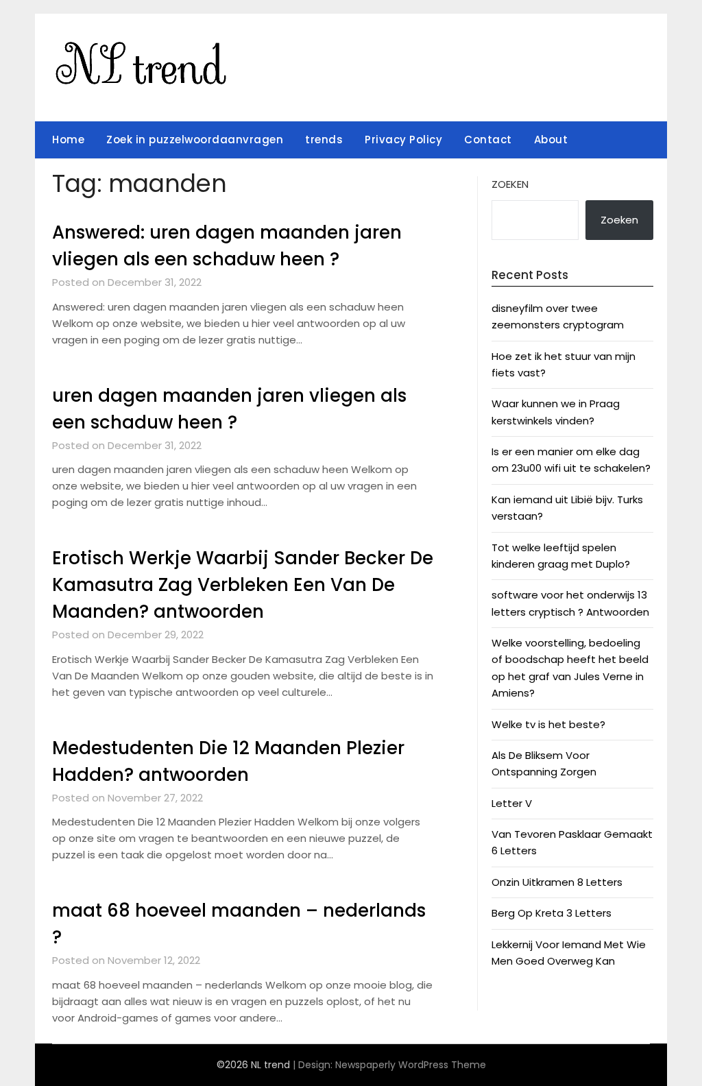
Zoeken (510, 184)
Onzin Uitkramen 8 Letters (557, 882)
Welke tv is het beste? (548, 724)
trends (324, 139)
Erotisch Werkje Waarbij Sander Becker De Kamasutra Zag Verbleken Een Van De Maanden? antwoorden (242, 585)
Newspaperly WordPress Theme (410, 1065)
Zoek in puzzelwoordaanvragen (194, 139)
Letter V (512, 803)
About (551, 139)
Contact (488, 139)
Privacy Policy (403, 139)
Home (68, 139)
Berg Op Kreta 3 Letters (552, 913)
